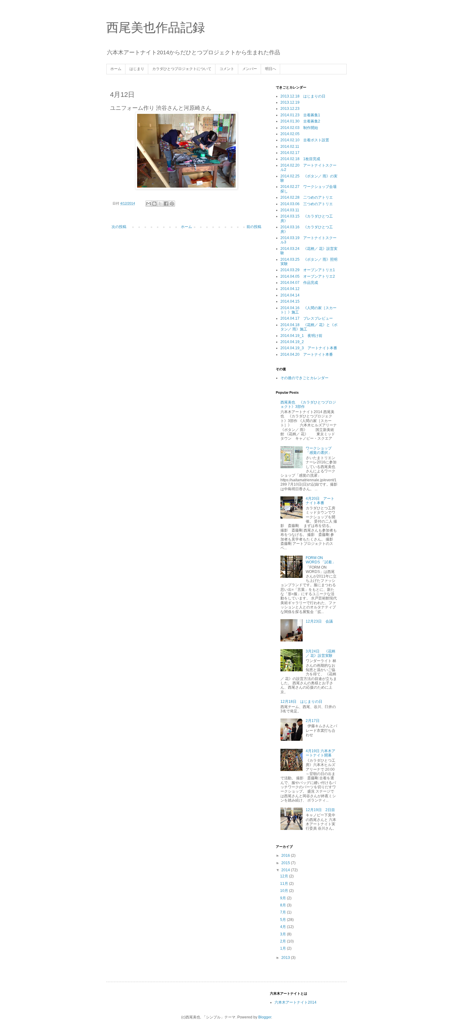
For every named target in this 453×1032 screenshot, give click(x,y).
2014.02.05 (290, 134)
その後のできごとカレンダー (304, 378)
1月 (283, 948)
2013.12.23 (290, 108)
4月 (283, 927)
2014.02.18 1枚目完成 (300, 159)
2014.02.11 (289, 146)
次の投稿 (119, 227)
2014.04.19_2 (292, 342)
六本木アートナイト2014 (295, 1002)
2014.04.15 (290, 301)
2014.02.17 (290, 153)
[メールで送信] (148, 204)
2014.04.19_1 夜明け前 (301, 336)
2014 (286, 870)
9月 (283, 898)
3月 (283, 934)
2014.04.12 (290, 289)
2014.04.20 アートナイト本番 (306, 354)
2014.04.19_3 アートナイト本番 (308, 348)
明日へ (270, 69)
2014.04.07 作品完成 (299, 282)
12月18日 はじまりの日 (301, 701)
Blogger (264, 1017)
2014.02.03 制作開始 (299, 128)
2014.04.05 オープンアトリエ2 (307, 276)
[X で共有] (160, 204)
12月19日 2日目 (320, 810)
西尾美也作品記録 (155, 27)
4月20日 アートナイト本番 (320, 500)
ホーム (115, 69)
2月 (283, 941)
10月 (284, 891)
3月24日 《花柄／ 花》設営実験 (320, 653)
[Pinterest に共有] (172, 204)
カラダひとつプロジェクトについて (181, 69)
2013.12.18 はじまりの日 (302, 96)
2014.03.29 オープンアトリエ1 (307, 270)
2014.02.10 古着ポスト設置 (304, 140)
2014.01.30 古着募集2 (300, 121)
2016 (286, 855)
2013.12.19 (290, 102)
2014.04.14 (290, 295)
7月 (283, 912)
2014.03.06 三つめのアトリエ (306, 204)
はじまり (136, 69)
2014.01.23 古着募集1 (300, 115)
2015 (286, 863)
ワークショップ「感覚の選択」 (319, 450)
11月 (284, 883)
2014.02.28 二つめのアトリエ (306, 197)
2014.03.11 (289, 210)
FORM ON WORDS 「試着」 (321, 560)
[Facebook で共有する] (166, 204)
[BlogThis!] (154, 204)
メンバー (249, 69)
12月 (284, 876)
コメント (226, 69)
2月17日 (313, 721)
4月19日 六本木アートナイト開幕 (320, 753)
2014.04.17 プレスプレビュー (306, 318)
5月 (283, 920)
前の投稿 (254, 227)
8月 (283, 905)
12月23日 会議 (319, 621)
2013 (286, 957)
